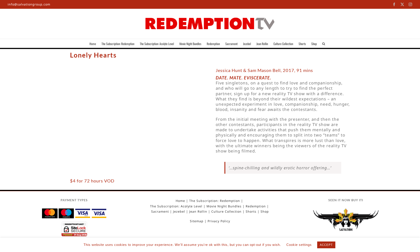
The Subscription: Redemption (214, 201)
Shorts (251, 212)
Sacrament (160, 212)
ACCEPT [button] (326, 245)
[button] (323, 43)
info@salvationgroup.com (29, 4)
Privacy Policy (219, 221)
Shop (265, 212)
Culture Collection (226, 212)
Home (180, 201)
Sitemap (196, 221)
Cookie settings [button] (299, 245)
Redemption (256, 206)
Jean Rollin (198, 212)
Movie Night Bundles (224, 206)
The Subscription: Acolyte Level (176, 206)
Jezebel (179, 212)
